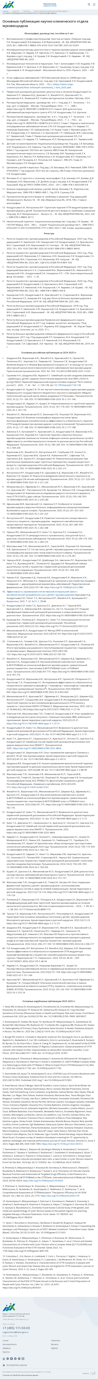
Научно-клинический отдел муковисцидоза (51, 11)
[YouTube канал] (4, 1358)
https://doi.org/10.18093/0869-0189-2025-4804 (37, 748)
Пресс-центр (54, 1344)
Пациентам (6, 1352)
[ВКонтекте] (15, 1358)
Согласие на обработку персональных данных (20, 1375)
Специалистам (55, 1340)
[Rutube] (19, 1358)
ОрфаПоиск (54, 1348)
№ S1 (34, 601)
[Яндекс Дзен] (11, 1358)
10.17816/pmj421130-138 (67, 385)
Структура (26, 11)
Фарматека (13, 601)
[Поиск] (89, 4)
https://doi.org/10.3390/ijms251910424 (43, 1180)
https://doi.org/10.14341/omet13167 (30, 787)
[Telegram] (7, 1358)
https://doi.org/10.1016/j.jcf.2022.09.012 (62, 1143)
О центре (15, 11)
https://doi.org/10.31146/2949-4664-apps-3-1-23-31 (33, 723)
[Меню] (94, 4)
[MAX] (23, 1358)
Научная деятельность (10, 1344)
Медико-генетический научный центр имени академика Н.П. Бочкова (50, 5)
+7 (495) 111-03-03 (16, 1328)
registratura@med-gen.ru (15, 1332)
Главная (6, 11)
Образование (7, 1348)
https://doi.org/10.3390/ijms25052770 (60, 1195)
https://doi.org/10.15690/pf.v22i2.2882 (63, 587)
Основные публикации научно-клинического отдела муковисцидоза (29, 13)
